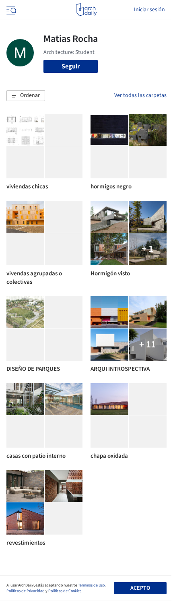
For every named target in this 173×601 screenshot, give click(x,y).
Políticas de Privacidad (25, 591)
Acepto (140, 588)
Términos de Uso (91, 585)
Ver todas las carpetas (140, 95)
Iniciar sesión (149, 9)
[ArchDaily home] (86, 9)
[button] (25, 95)
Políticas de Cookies (64, 591)
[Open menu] (10, 9)
